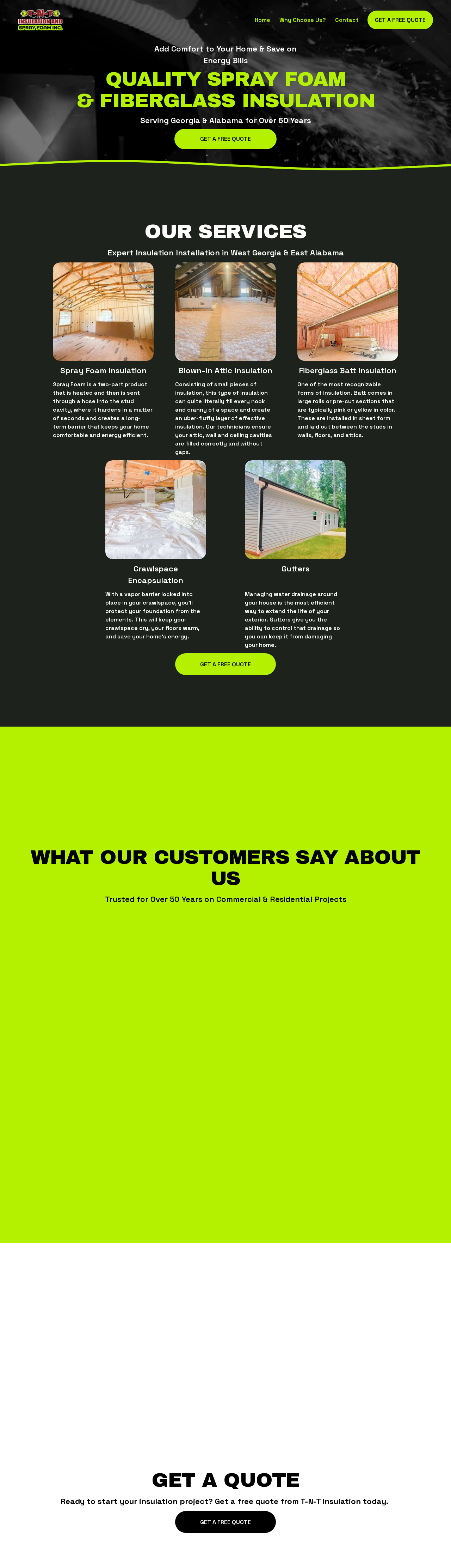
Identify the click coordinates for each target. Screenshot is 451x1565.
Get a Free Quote (225, 138)
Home (262, 20)
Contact (347, 20)
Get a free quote (400, 20)
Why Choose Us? (302, 20)
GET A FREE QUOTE (225, 1522)
